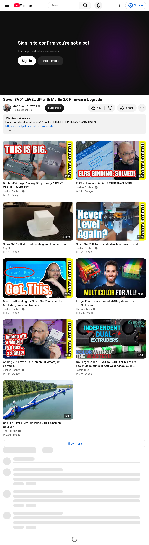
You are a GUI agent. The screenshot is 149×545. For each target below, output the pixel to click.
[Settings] (119, 5)
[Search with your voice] (98, 5)
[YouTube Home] (23, 5)
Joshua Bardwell (25, 106)
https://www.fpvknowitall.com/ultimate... (30, 126)
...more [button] (10, 130)
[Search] (85, 5)
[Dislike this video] (110, 108)
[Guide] (7, 5)
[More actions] (142, 108)
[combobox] (64, 5)
